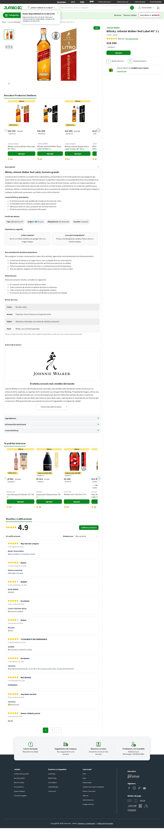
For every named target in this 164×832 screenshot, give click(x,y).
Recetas (117, 15)
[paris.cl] (73, 2)
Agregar (118, 53)
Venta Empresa (88, 800)
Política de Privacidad (105, 823)
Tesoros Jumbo (130, 15)
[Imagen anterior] (8, 27)
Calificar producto (89, 527)
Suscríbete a (145, 15)
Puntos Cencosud (89, 791)
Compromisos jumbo (21, 774)
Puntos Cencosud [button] (104, 2)
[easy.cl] (82, 2)
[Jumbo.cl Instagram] (134, 788)
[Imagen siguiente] (8, 83)
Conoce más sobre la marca (51, 407)
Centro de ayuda (140, 2)
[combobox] (96, 7)
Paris (84, 774)
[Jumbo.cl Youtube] (144, 788)
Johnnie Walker (113, 27)
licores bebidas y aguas (17, 22)
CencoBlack (52, 782)
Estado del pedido (156, 2)
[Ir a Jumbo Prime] (133, 776)
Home (4, 22)
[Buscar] (132, 8)
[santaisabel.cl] (61, 2)
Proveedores (19, 787)
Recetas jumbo (19, 778)
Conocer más (122, 71)
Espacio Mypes (19, 791)
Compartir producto (139, 61)
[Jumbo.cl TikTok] (139, 788)
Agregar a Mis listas (118, 61)
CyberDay (51, 774)
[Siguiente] (99, 130)
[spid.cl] (91, 2)
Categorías (14, 15)
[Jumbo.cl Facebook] (129, 788)
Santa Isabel (87, 782)
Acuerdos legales (20, 795)
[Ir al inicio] (13, 7)
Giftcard (85, 795)
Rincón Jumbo (19, 782)
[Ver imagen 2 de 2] (9, 47)
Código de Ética (88, 804)
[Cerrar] (58, 13)
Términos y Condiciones (86, 823)
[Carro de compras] (158, 7)
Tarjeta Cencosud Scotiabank (93, 787)
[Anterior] (6, 130)
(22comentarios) (131, 39)
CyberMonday (53, 787)
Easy (84, 778)
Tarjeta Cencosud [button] (122, 2)
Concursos (52, 791)
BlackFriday (52, 778)
